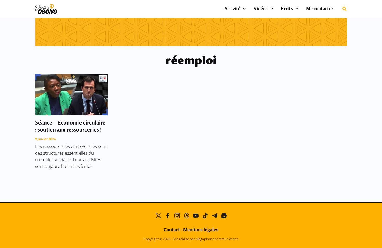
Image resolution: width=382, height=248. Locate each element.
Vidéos (261, 9)
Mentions (200, 230)
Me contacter (319, 9)
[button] (243, 9)
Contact (172, 230)
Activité (232, 9)
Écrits (287, 9)
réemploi (191, 61)
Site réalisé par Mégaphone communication (206, 239)
